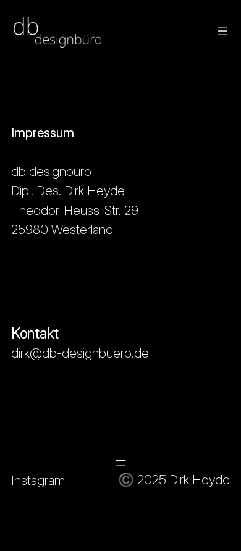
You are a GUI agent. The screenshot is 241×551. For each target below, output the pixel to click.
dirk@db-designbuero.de (80, 353)
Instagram (38, 480)
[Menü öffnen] (222, 30)
